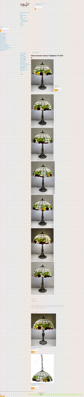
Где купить (22, 25)
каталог (1, 27)
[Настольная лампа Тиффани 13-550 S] (42, 91)
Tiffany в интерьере (24, 21)
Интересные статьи (24, 20)
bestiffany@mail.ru (38, 4)
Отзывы (21, 22)
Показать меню (22, 12)
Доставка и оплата (23, 15)
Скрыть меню (27, 12)
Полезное (21, 19)
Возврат (21, 16)
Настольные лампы (35, 52)
